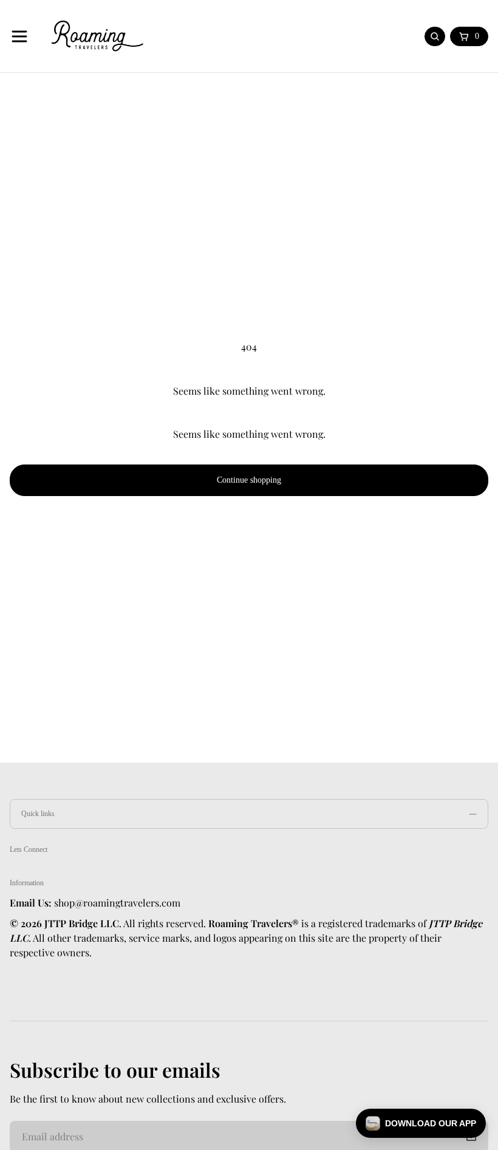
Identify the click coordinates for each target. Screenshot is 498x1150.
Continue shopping (249, 480)
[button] (421, 1123)
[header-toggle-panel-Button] (19, 36)
